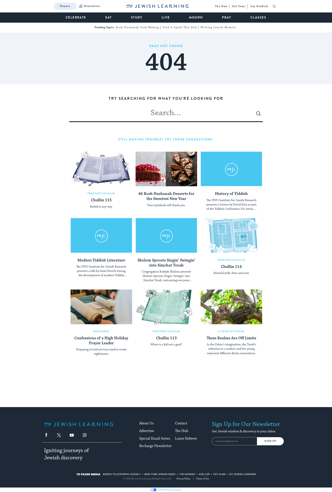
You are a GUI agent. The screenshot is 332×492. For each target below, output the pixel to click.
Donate (65, 6)
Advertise (146, 431)
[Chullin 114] (231, 235)
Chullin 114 (231, 266)
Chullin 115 (101, 200)
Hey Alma (219, 474)
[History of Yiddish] (231, 169)
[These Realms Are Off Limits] (231, 306)
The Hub (181, 431)
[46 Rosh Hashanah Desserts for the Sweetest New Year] (166, 169)
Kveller (204, 474)
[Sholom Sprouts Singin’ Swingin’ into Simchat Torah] (166, 235)
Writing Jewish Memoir (218, 27)
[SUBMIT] (258, 115)
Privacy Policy (183, 478)
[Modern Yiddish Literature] (101, 235)
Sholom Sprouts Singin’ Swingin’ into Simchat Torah (166, 263)
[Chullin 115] (101, 169)
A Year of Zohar (231, 331)
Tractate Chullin (101, 193)
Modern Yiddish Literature (101, 260)
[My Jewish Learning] (78, 427)
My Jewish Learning (242, 474)
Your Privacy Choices (169, 489)
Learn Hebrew (186, 438)
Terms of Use (202, 478)
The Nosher (187, 474)
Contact (181, 423)
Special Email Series (154, 438)
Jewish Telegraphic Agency (122, 474)
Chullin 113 (166, 338)
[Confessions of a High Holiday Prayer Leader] (101, 306)
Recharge (101, 331)
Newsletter (92, 6)
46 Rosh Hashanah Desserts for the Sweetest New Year (166, 196)
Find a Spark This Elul (180, 27)
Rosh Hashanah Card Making (137, 27)
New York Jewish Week (160, 474)
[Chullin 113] (166, 306)
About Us (146, 423)
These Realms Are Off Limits (231, 338)
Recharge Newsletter (155, 446)
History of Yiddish (231, 193)
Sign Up (270, 441)
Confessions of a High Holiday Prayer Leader (101, 341)
